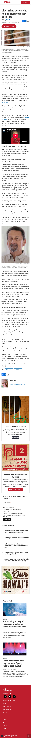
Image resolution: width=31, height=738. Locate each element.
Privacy (4, 719)
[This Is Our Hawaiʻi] (15, 580)
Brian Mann (9, 20)
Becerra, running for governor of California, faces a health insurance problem (16, 531)
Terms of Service (7, 716)
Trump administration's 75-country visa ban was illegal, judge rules (16, 553)
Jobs (4, 722)
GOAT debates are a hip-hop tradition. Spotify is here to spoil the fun (14, 663)
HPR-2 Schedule (7, 709)
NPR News (8, 369)
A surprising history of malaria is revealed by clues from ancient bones (14, 624)
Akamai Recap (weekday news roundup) (13, 513)
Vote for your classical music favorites (15, 476)
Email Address (7, 502)
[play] (2, 736)
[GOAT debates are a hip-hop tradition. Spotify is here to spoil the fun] (14, 649)
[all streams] (29, 736)
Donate (26, 2)
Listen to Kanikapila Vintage (15, 427)
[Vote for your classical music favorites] (15, 457)
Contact (5, 712)
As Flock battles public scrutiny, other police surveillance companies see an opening (17, 559)
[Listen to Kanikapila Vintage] (15, 409)
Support (5, 725)
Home (4, 703)
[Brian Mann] (5, 383)
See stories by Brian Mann (17, 384)
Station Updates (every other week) (12, 509)
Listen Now (15, 437)
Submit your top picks (15, 489)
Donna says (5, 102)
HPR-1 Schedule (7, 706)
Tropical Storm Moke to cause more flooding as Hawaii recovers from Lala (17, 538)
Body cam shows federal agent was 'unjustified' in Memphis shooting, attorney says (16, 545)
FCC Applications (7, 728)
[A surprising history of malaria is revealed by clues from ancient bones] (14, 609)
